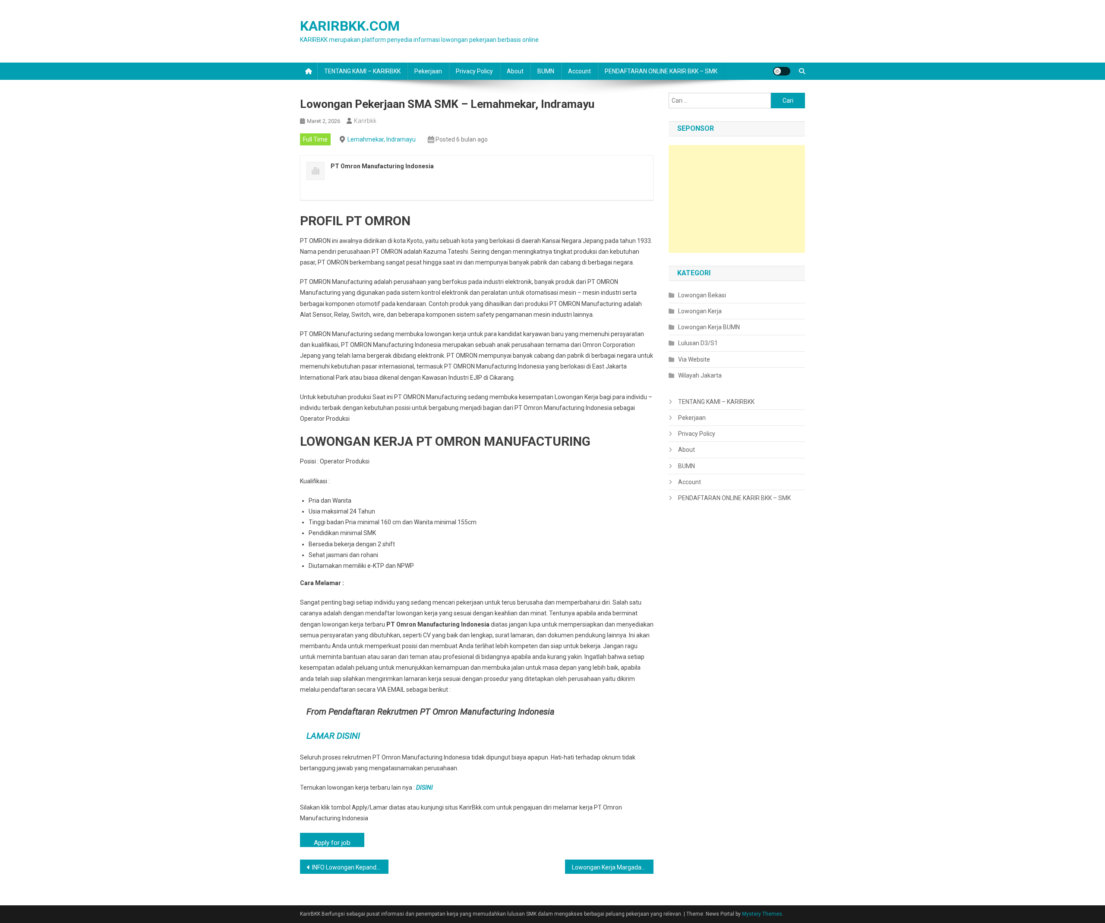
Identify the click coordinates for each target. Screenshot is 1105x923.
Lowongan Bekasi (702, 295)
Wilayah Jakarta (700, 375)
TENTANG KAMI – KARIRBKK (362, 71)
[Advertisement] (737, 199)
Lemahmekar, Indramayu (381, 139)
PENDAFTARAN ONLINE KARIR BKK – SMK (661, 71)
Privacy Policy (474, 71)
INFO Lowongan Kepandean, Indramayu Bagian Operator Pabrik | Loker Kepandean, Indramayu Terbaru (350, 867)
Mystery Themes (762, 914)
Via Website (694, 359)
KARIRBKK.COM (350, 26)
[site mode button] (781, 71)
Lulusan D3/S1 (698, 343)
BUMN (545, 71)
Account (579, 71)
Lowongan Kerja (700, 311)
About (515, 71)
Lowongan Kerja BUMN (709, 327)
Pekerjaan (428, 71)
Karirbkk (365, 120)
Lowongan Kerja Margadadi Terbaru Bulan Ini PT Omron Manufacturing (613, 867)
